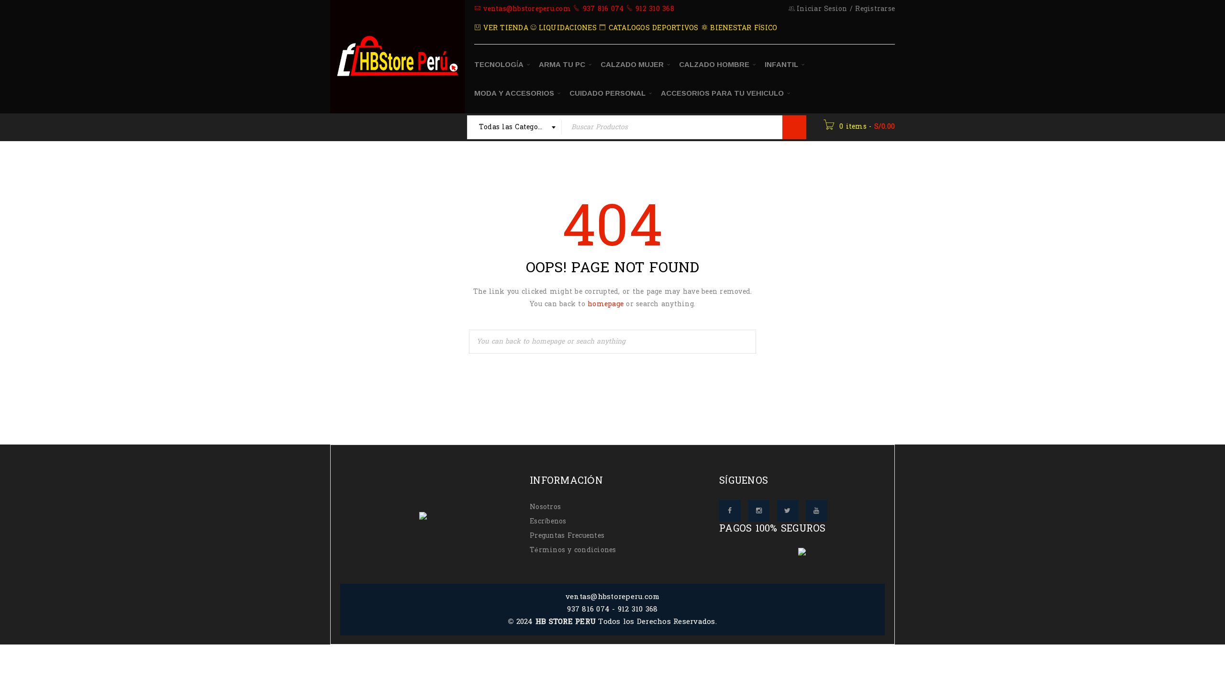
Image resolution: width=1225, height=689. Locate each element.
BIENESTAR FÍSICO (742, 28)
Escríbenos (548, 521)
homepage (606, 304)
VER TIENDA (504, 28)
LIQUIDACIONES (566, 28)
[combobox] (514, 127)
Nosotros (545, 507)
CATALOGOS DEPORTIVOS (652, 28)
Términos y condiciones (573, 550)
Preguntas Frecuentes (567, 536)
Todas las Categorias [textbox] (515, 127)
